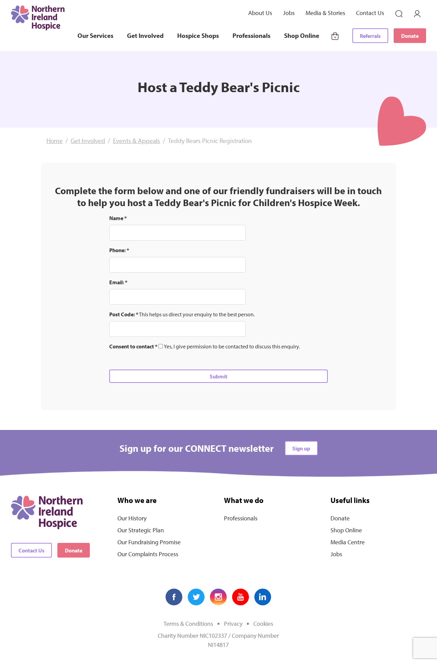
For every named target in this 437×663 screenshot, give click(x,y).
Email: (118, 282)
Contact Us (370, 13)
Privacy (233, 624)
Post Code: (123, 314)
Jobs (289, 13)
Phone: (119, 250)
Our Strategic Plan (140, 530)
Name (118, 218)
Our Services (95, 35)
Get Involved (145, 35)
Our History (131, 518)
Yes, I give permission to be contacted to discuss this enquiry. (232, 346)
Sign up (301, 448)
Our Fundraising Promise (149, 542)
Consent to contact (133, 346)
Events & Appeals (136, 140)
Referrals (370, 35)
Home (54, 140)
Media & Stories (325, 13)
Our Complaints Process (147, 554)
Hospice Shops (198, 35)
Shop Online (301, 35)
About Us (260, 13)
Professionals (251, 35)
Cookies (263, 624)
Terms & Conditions (188, 624)
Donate (410, 35)
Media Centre (347, 542)
